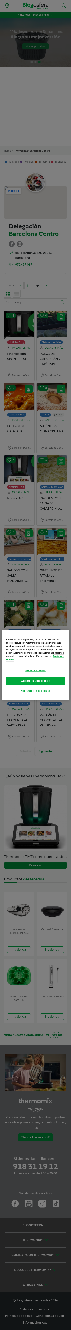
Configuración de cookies (35, 691)
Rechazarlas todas (35, 670)
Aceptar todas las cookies (35, 681)
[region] (35, 665)
